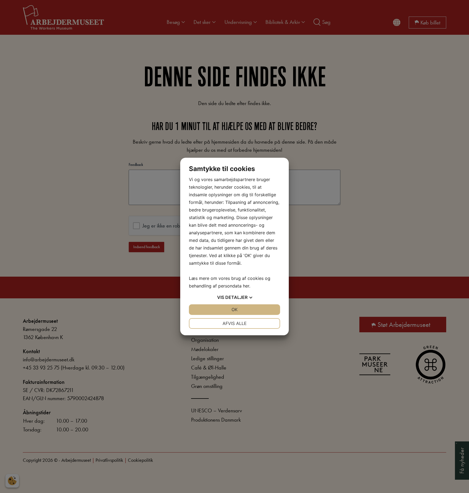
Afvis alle (235, 323)
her (246, 286)
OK (234, 309)
